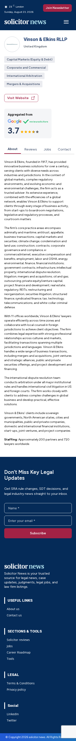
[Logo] (25, 22)
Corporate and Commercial (26, 67)
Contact (64, 149)
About (13, 149)
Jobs (47, 149)
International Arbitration (24, 76)
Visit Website (18, 98)
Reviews (30, 149)
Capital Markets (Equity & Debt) (29, 59)
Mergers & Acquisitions (23, 84)
